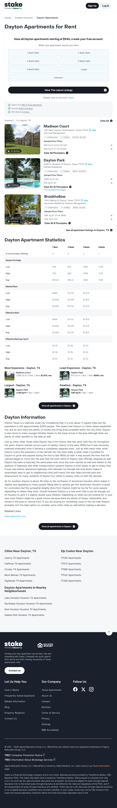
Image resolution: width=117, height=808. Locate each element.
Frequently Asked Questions (20, 695)
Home (8, 17)
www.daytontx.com (15, 516)
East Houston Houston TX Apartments (25, 609)
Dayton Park (54, 160)
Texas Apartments (51, 690)
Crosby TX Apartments (17, 569)
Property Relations (15, 712)
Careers (46, 701)
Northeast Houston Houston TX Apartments (28, 603)
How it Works (12, 690)
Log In (105, 5)
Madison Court (56, 126)
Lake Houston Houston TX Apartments (25, 597)
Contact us (15, 670)
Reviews (46, 707)
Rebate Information (15, 701)
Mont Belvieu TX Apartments (20, 575)
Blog (7, 707)
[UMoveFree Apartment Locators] (13, 645)
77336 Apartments (71, 580)
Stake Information (101, 766)
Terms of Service (51, 712)
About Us (47, 695)
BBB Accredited (50, 729)
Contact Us (11, 718)
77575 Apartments (71, 563)
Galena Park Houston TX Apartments (24, 615)
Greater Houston (24, 17)
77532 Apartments (71, 575)
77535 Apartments (71, 557)
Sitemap (46, 724)
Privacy (46, 718)
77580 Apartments (71, 569)
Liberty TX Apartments (17, 557)
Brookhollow (54, 196)
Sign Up (92, 5)
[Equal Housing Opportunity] (45, 645)
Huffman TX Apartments (18, 563)
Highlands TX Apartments (18, 580)
